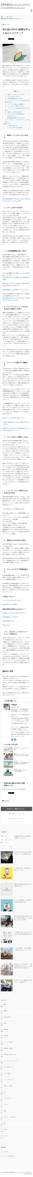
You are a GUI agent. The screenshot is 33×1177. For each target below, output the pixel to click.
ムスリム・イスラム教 (9, 1117)
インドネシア (7, 1098)
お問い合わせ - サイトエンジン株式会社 (13, 789)
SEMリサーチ (6, 625)
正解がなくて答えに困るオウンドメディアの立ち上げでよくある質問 (21, 755)
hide (18, 91)
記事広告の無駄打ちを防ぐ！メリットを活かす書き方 (21, 771)
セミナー (6, 1135)
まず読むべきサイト (12, 116)
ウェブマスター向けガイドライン (12, 600)
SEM (5, 1023)
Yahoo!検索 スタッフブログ (10, 617)
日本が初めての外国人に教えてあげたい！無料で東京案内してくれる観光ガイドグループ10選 (23, 918)
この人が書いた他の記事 (15, 127)
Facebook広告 (7, 1017)
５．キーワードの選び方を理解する (14, 104)
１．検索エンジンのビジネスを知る (14, 94)
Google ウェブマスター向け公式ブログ (13, 612)
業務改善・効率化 (8, 1048)
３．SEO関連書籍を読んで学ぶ (13, 98)
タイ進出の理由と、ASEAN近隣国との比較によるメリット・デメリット (23, 950)
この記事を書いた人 (12, 125)
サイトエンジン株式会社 (7, 1156)
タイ (5, 1092)
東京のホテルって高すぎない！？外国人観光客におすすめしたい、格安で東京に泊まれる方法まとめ (23, 966)
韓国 (5, 1110)
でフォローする (17, 813)
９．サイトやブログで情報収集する (14, 114)
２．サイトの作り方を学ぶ (12, 96)
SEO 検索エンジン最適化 (9, 604)
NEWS (11, 751)
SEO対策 (6, 800)
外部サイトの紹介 (8, 1085)
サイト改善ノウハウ (9, 1067)
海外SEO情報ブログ (8, 621)
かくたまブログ (5, 1151)
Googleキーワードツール (9, 389)
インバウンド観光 (8, 1042)
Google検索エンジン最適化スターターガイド (15, 289)
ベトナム (6, 1104)
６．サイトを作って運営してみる (14, 106)
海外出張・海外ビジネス (10, 1054)
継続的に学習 (7, 123)
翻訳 (5, 1004)
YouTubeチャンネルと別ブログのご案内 (21, 749)
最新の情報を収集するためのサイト (16, 118)
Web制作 (6, 1035)
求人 (5, 1123)
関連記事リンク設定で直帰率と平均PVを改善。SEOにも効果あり (21, 763)
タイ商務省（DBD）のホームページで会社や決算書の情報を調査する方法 (23, 934)
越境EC (5, 1010)
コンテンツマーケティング (8, 759)
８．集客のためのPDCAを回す (13, 112)
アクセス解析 (7, 1073)
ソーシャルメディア (9, 1079)
